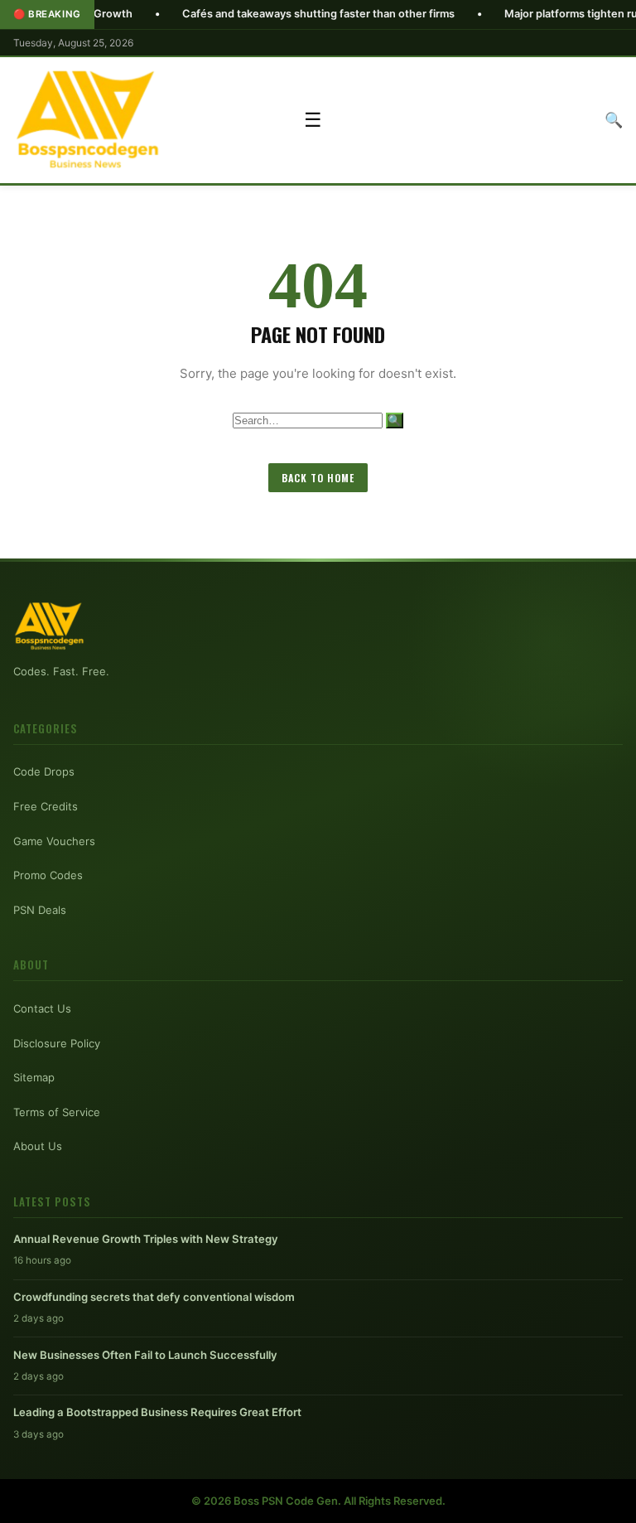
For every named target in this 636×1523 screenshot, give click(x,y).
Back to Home (318, 478)
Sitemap (34, 1077)
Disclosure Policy (56, 1043)
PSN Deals (39, 909)
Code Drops (44, 771)
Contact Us (42, 1008)
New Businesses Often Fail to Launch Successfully (145, 1354)
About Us (37, 1146)
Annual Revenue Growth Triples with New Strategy (145, 1238)
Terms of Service (56, 1112)
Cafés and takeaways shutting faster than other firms (274, 13)
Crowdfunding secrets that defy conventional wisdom (154, 1296)
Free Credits (45, 806)
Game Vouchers (54, 841)
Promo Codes (48, 875)
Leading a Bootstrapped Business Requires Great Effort (157, 1412)
